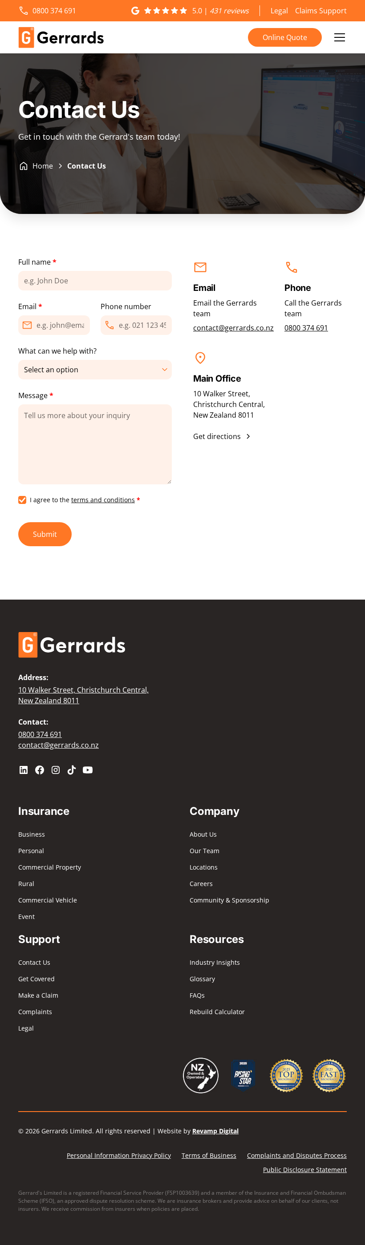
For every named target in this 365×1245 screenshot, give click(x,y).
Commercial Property (49, 867)
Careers (201, 883)
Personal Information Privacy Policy (119, 1155)
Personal (31, 850)
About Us (203, 834)
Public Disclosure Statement (305, 1169)
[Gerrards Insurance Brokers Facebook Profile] (39, 770)
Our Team (204, 850)
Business (31, 834)
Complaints (35, 1011)
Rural (26, 883)
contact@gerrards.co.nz (233, 328)
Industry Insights (215, 962)
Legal (279, 11)
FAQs (197, 995)
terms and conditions (103, 500)
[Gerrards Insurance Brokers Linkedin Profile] (23, 770)
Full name (37, 262)
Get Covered (36, 979)
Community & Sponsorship (229, 900)
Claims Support (321, 11)
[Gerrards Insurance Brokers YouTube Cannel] (87, 770)
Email (30, 306)
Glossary (202, 979)
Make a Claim (38, 995)
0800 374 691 (306, 328)
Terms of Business (209, 1155)
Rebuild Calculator (217, 1011)
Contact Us (34, 962)
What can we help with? (57, 351)
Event (26, 916)
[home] (61, 37)
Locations (204, 867)
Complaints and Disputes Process (297, 1155)
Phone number (126, 306)
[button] (338, 37)
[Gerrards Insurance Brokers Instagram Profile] (55, 770)
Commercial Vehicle (47, 900)
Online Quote (285, 37)
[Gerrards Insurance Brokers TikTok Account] (71, 770)
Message (35, 395)
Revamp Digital (215, 1131)
